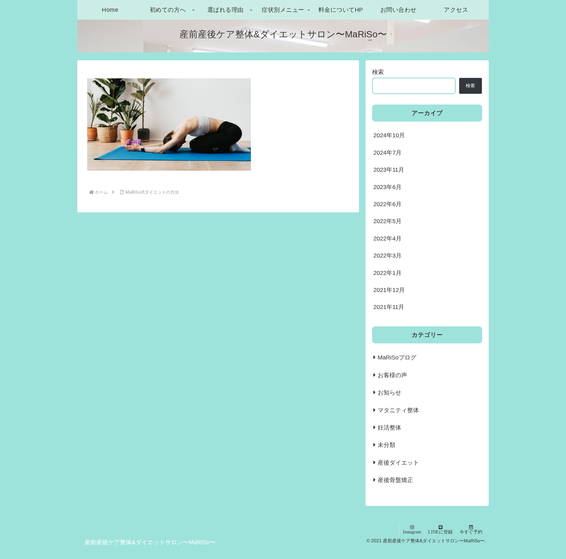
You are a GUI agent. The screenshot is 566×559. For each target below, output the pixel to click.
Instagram (412, 532)
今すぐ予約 (471, 532)
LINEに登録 (440, 532)
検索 (378, 72)
